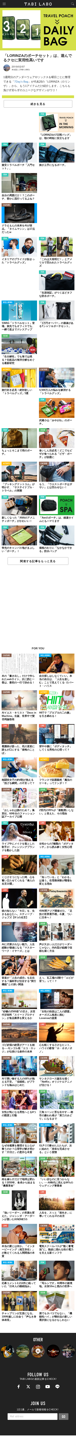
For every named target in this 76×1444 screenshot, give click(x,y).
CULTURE (6, 205)
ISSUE (5, 336)
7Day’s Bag (21, 81)
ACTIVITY (6, 370)
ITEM (42, 114)
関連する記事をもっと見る (38, 561)
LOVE (5, 726)
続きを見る (38, 103)
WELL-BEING (7, 302)
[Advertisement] (38, 608)
